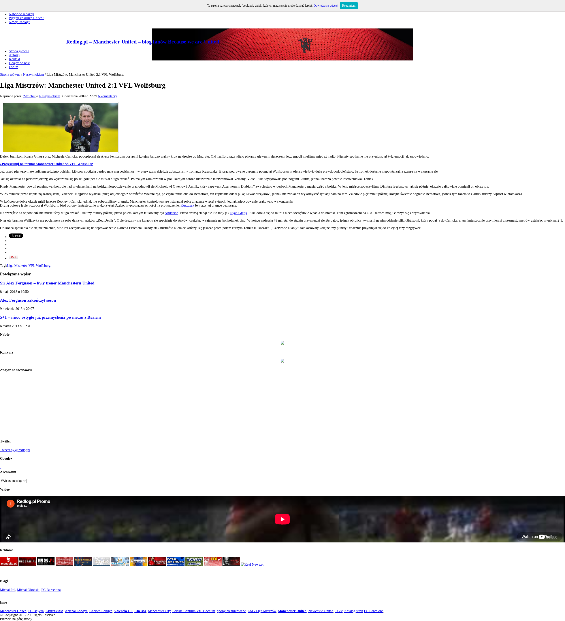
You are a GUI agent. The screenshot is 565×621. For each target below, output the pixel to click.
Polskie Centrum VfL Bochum (193, 611)
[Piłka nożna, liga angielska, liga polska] (194, 564)
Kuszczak (187, 205)
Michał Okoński (28, 590)
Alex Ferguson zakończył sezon (28, 300)
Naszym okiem (33, 74)
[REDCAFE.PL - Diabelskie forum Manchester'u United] (27, 564)
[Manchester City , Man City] (120, 564)
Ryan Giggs (238, 213)
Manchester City (159, 611)
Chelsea (140, 611)
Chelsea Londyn (100, 611)
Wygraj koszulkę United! (26, 18)
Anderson (171, 213)
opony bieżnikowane (231, 611)
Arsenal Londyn (76, 611)
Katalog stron (353, 611)
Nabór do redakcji (21, 14)
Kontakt (14, 59)
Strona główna (19, 51)
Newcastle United (320, 611)
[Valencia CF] (138, 564)
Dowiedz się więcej (326, 5)
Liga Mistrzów (17, 265)
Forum (13, 67)
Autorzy (14, 55)
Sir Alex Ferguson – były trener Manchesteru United (47, 283)
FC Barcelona (51, 590)
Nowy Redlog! (19, 22)
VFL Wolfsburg (39, 265)
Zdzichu (29, 96)
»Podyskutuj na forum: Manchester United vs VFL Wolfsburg (46, 164)
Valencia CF (123, 611)
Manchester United (13, 611)
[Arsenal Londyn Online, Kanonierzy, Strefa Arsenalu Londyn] (231, 564)
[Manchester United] (9, 564)
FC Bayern (36, 611)
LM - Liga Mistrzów (262, 611)
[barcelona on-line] (83, 564)
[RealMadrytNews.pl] (252, 564)
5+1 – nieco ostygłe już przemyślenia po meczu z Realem (50, 317)
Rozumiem (349, 5)
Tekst (339, 611)
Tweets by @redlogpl (15, 450)
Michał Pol (7, 590)
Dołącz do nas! (19, 63)
